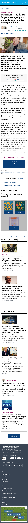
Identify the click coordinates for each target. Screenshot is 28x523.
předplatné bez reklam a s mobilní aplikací (12, 172)
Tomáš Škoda (22, 51)
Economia (4, 476)
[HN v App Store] (17, 465)
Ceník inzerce (5, 481)
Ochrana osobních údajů (8, 485)
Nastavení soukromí (6, 490)
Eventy (3, 499)
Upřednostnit (20, 80)
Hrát (8, 212)
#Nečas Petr (17, 185)
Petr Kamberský (18, 26)
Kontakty (4, 471)
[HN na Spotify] (20, 458)
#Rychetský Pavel (7, 185)
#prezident (13, 182)
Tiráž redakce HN (6, 474)
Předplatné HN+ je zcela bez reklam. (19, 236)
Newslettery (5, 502)
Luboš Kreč (10, 26)
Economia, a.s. (11, 449)
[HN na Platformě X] (11, 458)
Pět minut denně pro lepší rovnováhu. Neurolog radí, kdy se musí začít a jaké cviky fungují (14, 416)
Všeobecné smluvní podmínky (9, 493)
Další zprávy (14, 436)
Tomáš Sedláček (11, 380)
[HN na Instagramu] (15, 458)
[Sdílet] (23, 8)
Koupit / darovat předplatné (8, 497)
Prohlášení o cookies (7, 488)
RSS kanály (4, 504)
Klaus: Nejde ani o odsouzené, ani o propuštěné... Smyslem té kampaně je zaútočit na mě (14, 258)
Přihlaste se (20, 178)
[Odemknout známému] (26, 8)
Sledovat (9, 80)
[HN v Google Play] (7, 465)
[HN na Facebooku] (13, 458)
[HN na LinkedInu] (18, 458)
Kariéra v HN (5, 479)
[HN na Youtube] (22, 458)
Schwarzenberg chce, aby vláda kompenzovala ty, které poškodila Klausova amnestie (13, 288)
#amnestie (5, 182)
